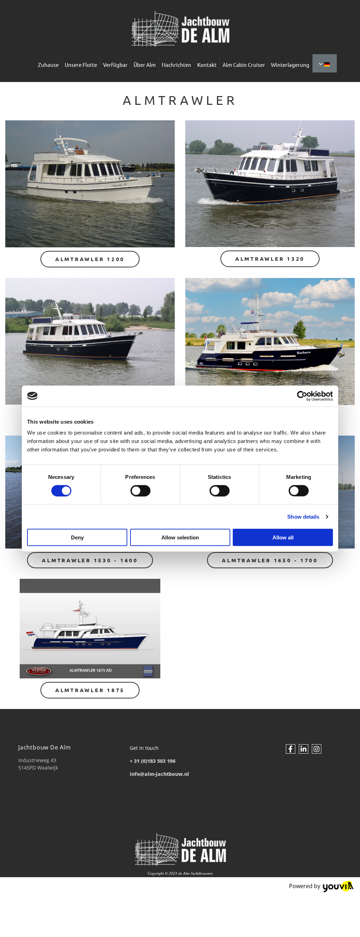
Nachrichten (176, 64)
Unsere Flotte (81, 64)
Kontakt (207, 64)
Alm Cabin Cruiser (244, 64)
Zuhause (48, 64)
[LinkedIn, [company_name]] (303, 749)
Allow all (283, 537)
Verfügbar (115, 64)
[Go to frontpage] (180, 29)
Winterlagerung (290, 64)
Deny (77, 537)
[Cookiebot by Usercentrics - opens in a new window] (302, 396)
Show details (303, 516)
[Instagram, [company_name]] (316, 749)
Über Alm (145, 64)
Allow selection (180, 537)
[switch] (140, 490)
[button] (90, 259)
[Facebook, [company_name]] (290, 749)
